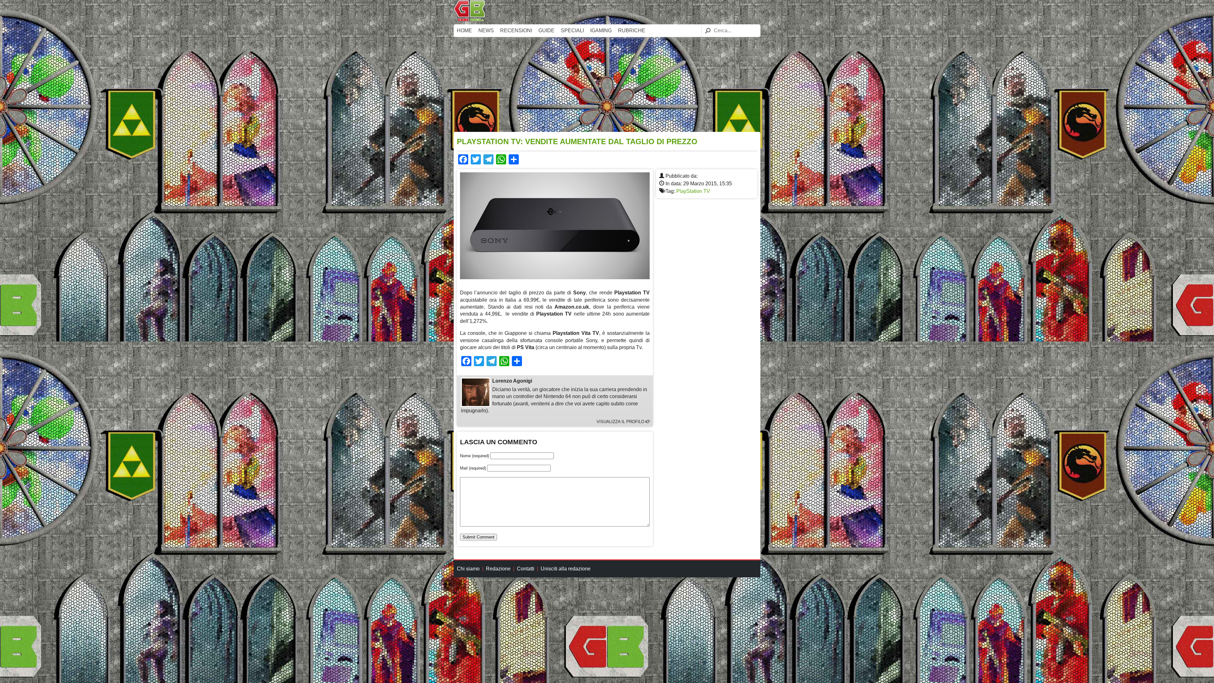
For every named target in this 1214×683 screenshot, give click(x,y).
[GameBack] (469, 19)
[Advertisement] (607, 84)
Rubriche (631, 30)
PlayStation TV (693, 191)
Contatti (525, 568)
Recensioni (516, 30)
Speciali (572, 30)
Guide (546, 30)
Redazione (498, 568)
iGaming (601, 30)
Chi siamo (468, 568)
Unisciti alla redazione (566, 568)
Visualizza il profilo (621, 421)
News (486, 30)
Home (464, 30)
